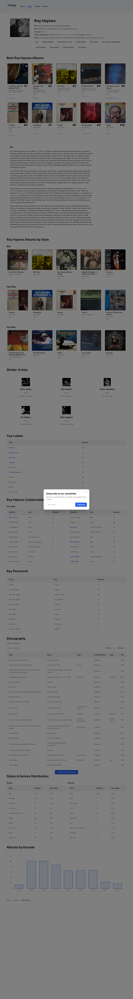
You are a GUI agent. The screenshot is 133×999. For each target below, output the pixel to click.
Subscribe (81, 505)
